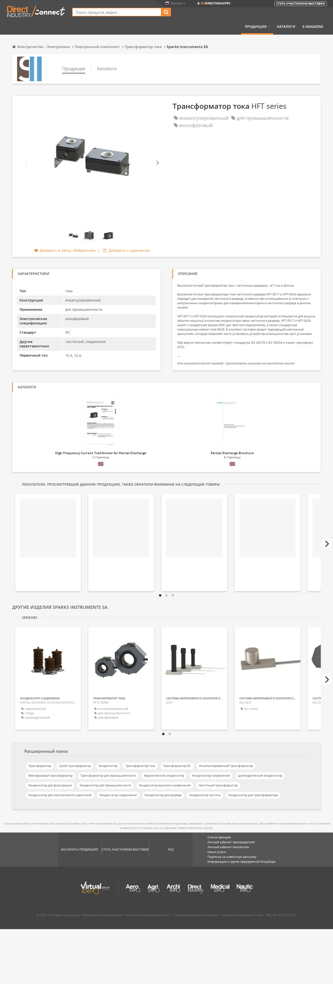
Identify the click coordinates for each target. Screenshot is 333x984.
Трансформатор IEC (177, 766)
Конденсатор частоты (205, 795)
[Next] (157, 163)
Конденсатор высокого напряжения (165, 785)
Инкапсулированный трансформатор (226, 766)
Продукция (255, 26)
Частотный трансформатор (218, 785)
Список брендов (219, 837)
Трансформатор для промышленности (108, 775)
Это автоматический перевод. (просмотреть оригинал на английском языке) (235, 363)
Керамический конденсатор (164, 775)
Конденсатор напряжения (211, 775)
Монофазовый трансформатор (50, 775)
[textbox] (116, 12)
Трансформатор (39, 766)
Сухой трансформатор (75, 766)
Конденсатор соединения (118, 795)
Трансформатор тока (140, 766)
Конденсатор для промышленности (105, 785)
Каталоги (286, 26)
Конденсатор (108, 766)
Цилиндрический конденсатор (260, 775)
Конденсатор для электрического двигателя (60, 795)
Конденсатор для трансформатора (253, 795)
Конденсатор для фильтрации (50, 785)
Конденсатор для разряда (163, 795)
